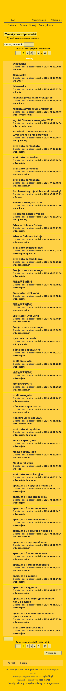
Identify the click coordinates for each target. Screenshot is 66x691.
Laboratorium (22, 174)
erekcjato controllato (26, 146)
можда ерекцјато (24, 440)
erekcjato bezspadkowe (28, 247)
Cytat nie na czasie (24, 338)
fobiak (37, 66)
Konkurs (19, 103)
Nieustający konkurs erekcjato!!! (33, 97)
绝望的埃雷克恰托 (22, 281)
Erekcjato (20, 151)
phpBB (31, 669)
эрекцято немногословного (31, 519)
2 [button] (27, 52)
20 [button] (45, 52)
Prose (18, 468)
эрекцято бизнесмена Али (30, 508)
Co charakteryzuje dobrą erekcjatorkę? (37, 191)
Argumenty (21, 140)
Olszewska (19, 63)
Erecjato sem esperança (28, 270)
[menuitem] (11, 20)
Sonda (18, 197)
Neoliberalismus (23, 463)
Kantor (19, 69)
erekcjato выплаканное (28, 627)
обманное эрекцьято (27, 349)
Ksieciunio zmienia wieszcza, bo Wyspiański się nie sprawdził (32, 133)
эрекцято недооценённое (30, 496)
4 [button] (34, 52)
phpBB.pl (48, 676)
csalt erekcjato (22, 361)
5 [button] (38, 52)
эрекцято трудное (25, 576)
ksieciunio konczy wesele (28, 213)
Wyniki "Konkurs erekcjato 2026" (33, 120)
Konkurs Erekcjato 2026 (27, 202)
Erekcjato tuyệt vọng (26, 293)
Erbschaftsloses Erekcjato (29, 225)
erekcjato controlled (25, 157)
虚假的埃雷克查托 (22, 372)
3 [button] (31, 52)
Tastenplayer (43, 680)
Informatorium (23, 114)
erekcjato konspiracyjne (28, 474)
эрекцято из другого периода (32, 485)
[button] (18, 53)
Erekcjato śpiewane (25, 253)
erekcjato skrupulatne (26, 429)
